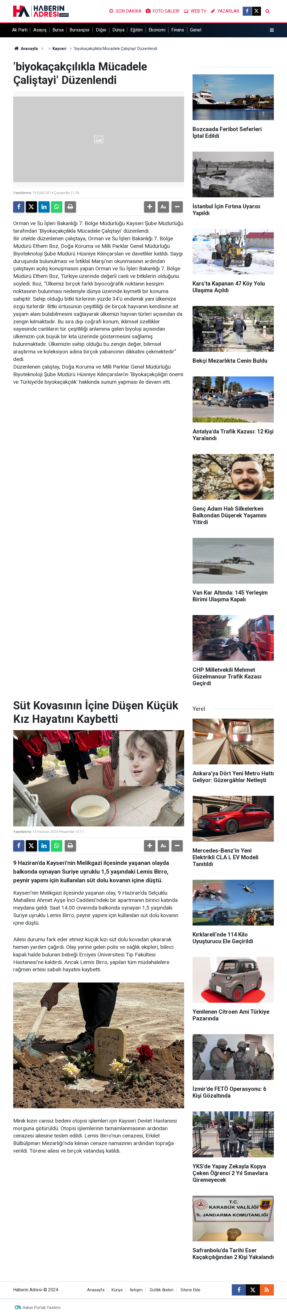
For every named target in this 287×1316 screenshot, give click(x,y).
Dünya (118, 30)
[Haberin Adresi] (41, 10)
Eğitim (136, 30)
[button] (149, 207)
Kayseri (59, 48)
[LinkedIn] (44, 207)
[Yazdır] (70, 207)
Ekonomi (157, 30)
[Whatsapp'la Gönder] (56, 207)
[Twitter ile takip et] (256, 11)
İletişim (136, 1290)
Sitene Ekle (190, 1290)
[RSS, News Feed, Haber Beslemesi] (267, 1290)
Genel (195, 30)
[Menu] (272, 30)
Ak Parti (19, 30)
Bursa (58, 30)
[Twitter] (31, 207)
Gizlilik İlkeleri (161, 1290)
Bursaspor (80, 30)
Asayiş (40, 30)
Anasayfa (29, 48)
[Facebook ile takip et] (247, 11)
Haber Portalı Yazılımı (42, 1307)
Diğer (101, 30)
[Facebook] (18, 207)
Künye (117, 1290)
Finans (177, 30)
